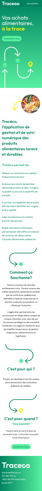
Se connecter (32, 3)
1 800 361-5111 (8, 479)
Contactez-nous (12, 38)
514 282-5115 (8, 476)
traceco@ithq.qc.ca (11, 472)
